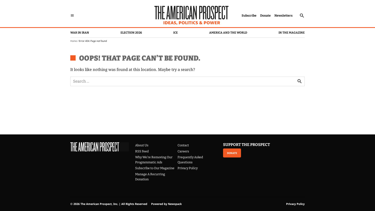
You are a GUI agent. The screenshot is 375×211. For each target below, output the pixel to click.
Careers (183, 151)
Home (73, 41)
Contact (183, 145)
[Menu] (72, 15)
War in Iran (79, 32)
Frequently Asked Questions (190, 159)
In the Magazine (292, 32)
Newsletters (283, 15)
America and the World (228, 32)
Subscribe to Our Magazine (154, 168)
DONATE (232, 153)
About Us (141, 145)
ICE (175, 32)
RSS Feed (142, 151)
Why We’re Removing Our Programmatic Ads (153, 159)
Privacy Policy (188, 168)
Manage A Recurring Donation (150, 176)
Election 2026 (131, 32)
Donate (265, 15)
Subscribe (249, 15)
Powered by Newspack (166, 204)
